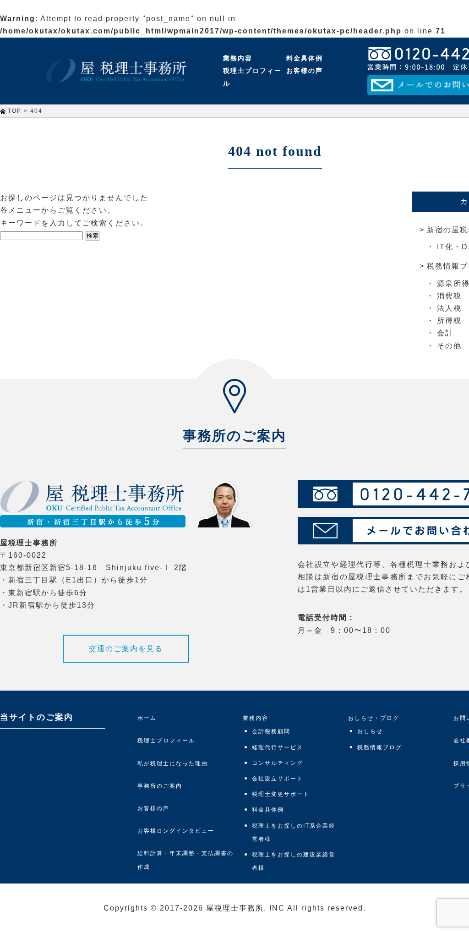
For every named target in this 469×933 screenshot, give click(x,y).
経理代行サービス (277, 747)
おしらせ (370, 731)
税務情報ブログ (379, 747)
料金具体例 (304, 58)
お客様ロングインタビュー (175, 831)
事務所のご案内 (159, 786)
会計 (445, 333)
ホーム (147, 718)
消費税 (449, 296)
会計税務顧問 (271, 731)
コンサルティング (277, 763)
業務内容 (237, 58)
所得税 (449, 320)
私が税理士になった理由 (172, 763)
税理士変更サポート (281, 794)
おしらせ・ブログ (373, 718)
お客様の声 (304, 70)
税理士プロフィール (252, 77)
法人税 (449, 308)
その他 (449, 346)
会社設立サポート (277, 778)
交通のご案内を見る (126, 649)
